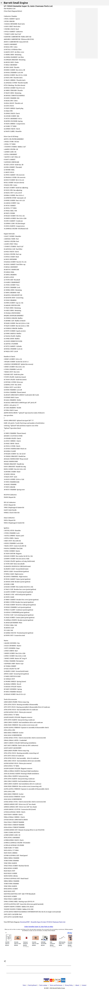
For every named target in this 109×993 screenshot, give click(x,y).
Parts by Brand (32, 985)
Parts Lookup (43, 985)
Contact (84, 985)
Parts (24, 985)
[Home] (1, 3)
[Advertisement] (86, 33)
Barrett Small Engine (16, 2)
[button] (5, 961)
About (77, 985)
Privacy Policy (69, 985)
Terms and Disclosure (56, 985)
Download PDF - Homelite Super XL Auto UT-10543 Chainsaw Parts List (42, 922)
